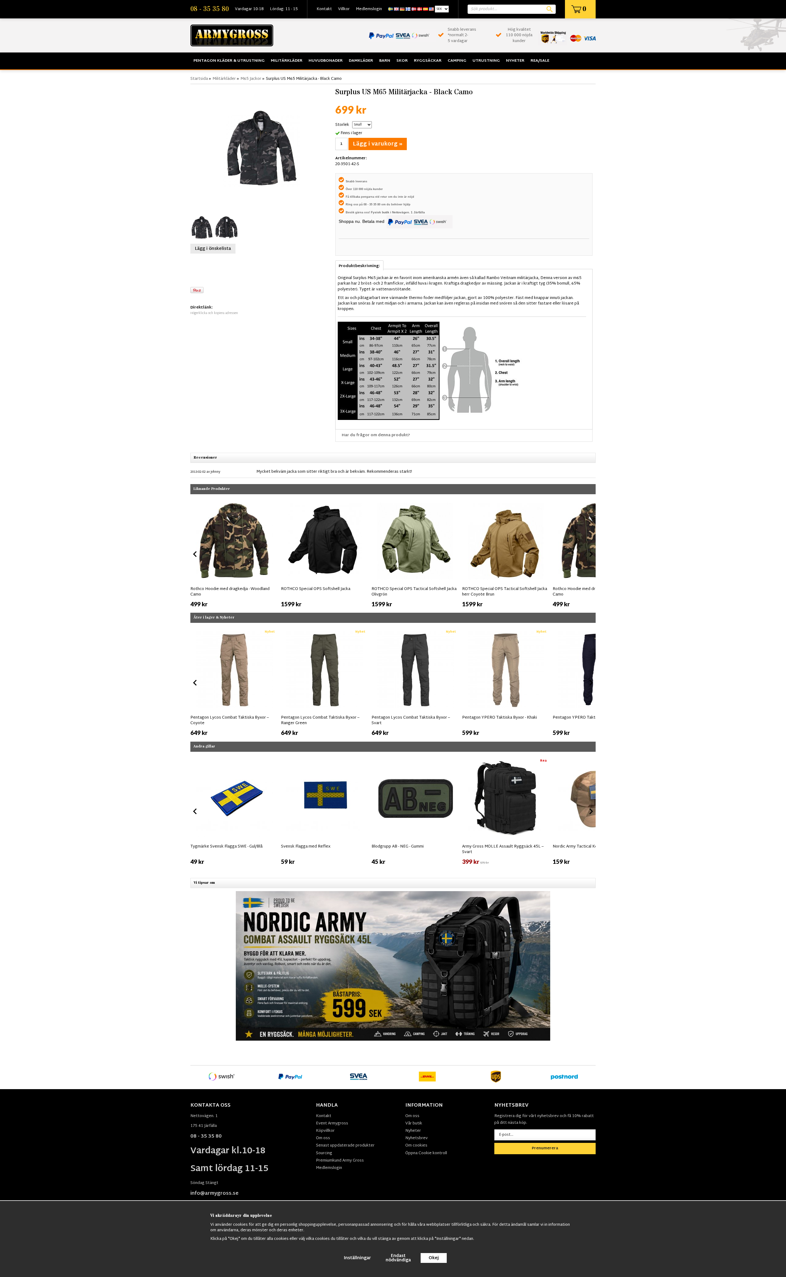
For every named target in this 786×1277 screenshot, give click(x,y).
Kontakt (324, 9)
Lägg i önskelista (213, 249)
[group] (234, 552)
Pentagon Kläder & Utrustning (229, 60)
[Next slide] (591, 554)
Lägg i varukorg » (378, 144)
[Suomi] (408, 9)
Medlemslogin (369, 9)
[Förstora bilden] (261, 148)
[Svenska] (390, 9)
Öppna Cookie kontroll (426, 1153)
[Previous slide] (195, 554)
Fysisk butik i (381, 212)
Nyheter (515, 60)
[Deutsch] (402, 9)
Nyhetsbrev (416, 1138)
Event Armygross (332, 1123)
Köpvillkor (325, 1131)
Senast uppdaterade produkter (345, 1145)
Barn (384, 60)
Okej (434, 1258)
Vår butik (413, 1123)
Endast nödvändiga (398, 1258)
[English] (396, 9)
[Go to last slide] (195, 682)
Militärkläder (286, 60)
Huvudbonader (326, 60)
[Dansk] (419, 9)
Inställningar (357, 1258)
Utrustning (486, 60)
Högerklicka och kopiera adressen (214, 313)
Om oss (323, 1138)
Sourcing (324, 1153)
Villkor (344, 9)
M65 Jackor (250, 79)
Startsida (199, 79)
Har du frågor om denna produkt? (376, 435)
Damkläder (361, 60)
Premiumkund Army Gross (340, 1160)
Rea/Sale (540, 60)
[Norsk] (413, 9)
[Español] (425, 9)
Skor (402, 60)
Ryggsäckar (428, 60)
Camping (457, 60)
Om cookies (416, 1145)
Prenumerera (545, 1148)
